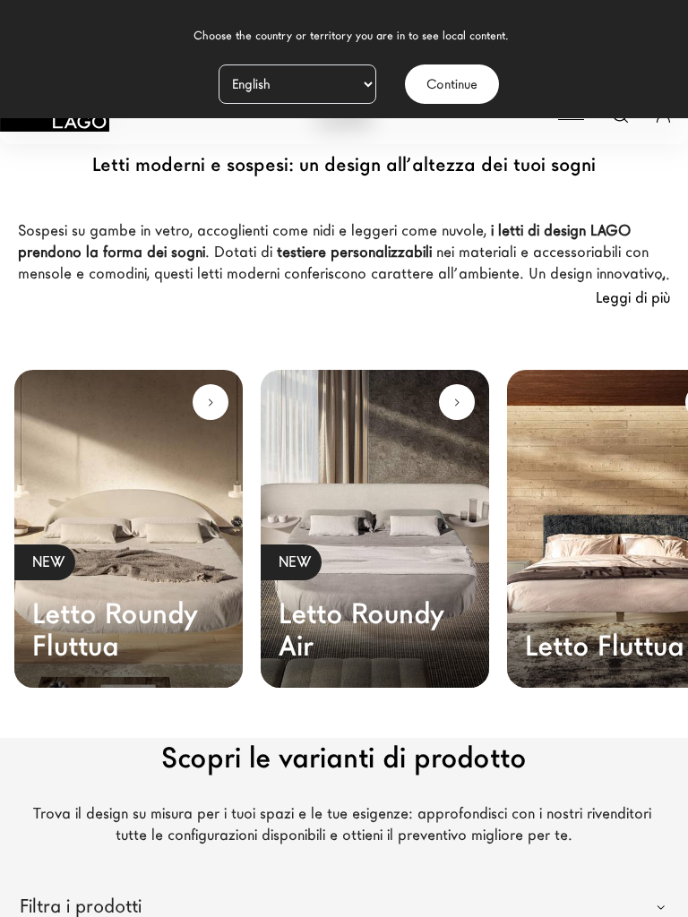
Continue (451, 84)
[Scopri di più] (210, 402)
